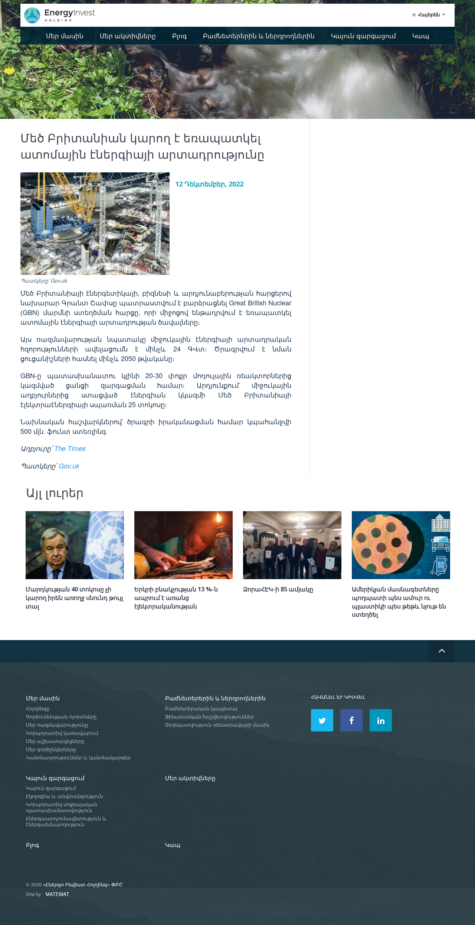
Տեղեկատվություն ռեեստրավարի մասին (217, 725)
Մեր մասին (64, 35)
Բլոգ (179, 35)
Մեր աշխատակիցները (55, 741)
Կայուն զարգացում (363, 35)
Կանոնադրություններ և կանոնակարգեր (78, 757)
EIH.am (64, 15)
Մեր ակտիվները (128, 35)
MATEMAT (57, 894)
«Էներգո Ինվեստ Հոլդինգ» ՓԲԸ (83, 884)
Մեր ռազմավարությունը (57, 725)
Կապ (420, 35)
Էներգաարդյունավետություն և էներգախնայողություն (66, 821)
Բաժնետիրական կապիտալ (201, 708)
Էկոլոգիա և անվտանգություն (64, 796)
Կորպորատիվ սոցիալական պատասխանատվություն (61, 807)
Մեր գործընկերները (51, 749)
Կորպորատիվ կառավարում (62, 733)
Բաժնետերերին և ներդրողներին (259, 35)
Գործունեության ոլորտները (61, 717)
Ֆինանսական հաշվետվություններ (209, 717)
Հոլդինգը (37, 708)
